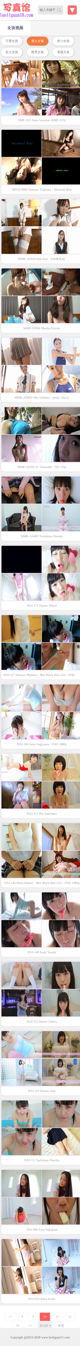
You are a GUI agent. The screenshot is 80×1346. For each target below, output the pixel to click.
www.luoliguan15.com (55, 1337)
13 (17, 1325)
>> (30, 1325)
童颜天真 (63, 52)
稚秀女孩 (37, 52)
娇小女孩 (63, 41)
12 (69, 1316)
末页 (61, 1325)
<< (10, 1316)
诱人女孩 (37, 41)
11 (57, 1316)
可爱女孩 (12, 41)
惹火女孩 (12, 52)
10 (44, 1316)
